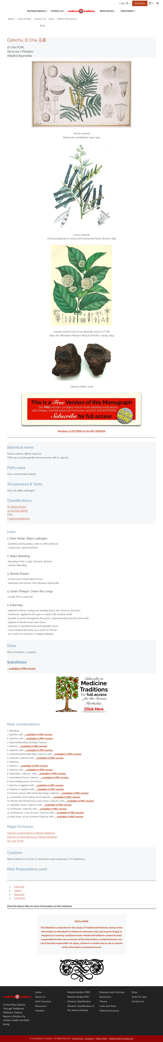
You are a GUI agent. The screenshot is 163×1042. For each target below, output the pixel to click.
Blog (42, 25)
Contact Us (40, 18)
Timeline (40, 1010)
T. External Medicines (18, 518)
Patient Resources (67, 18)
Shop (134, 992)
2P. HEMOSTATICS (16, 507)
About (11, 18)
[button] (130, 3)
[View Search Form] (157, 3)
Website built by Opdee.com (121, 1039)
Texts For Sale (139, 997)
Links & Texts (24, 18)
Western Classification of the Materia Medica (80, 1008)
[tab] (19, 886)
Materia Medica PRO (78, 997)
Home (38, 992)
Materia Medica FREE (78, 992)
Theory (103, 1001)
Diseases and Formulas (112, 992)
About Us (40, 997)
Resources (41, 1006)
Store (51, 18)
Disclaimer (89, 1039)
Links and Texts (107, 1006)
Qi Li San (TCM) (15, 841)
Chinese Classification (79, 1001)
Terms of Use (77, 1039)
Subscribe (139, 3)
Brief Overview (43, 1001)
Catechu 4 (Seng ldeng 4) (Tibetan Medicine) (31, 833)
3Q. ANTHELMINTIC (17, 511)
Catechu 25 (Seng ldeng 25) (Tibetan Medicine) (32, 837)
